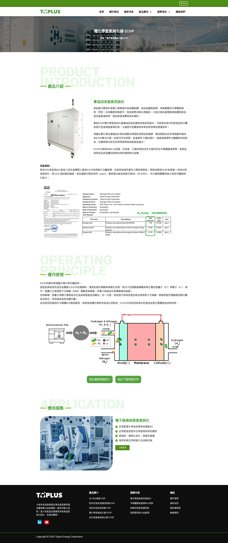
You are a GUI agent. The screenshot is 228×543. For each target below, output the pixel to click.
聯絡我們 (180, 11)
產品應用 (143, 11)
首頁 (101, 11)
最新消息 (129, 11)
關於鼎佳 (114, 11)
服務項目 (162, 11)
